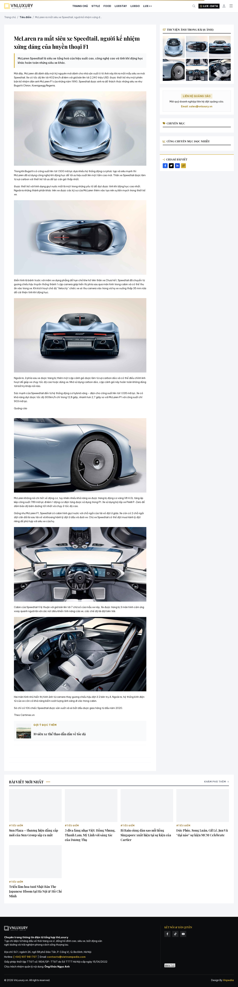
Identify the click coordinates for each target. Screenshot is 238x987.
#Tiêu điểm (16, 825)
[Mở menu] (231, 6)
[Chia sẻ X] (171, 165)
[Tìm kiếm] (194, 6)
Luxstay (121, 6)
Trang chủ (10, 17)
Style (95, 6)
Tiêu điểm (25, 17)
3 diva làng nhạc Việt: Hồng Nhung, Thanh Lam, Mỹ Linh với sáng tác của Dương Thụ (90, 835)
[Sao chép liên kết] (183, 165)
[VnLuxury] (18, 6)
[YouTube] (183, 934)
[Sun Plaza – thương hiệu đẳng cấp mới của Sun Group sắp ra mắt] (35, 805)
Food (107, 6)
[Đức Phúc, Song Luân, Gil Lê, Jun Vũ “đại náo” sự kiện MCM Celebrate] (202, 805)
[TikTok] (175, 934)
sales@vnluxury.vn (200, 106)
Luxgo (135, 6)
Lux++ (147, 6)
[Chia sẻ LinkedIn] (177, 165)
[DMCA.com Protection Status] (169, 965)
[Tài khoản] (224, 6)
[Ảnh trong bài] (174, 47)
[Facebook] (167, 934)
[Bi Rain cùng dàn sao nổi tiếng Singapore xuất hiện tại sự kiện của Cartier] (147, 805)
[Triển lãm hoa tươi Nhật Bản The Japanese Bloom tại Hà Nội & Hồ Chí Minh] (35, 861)
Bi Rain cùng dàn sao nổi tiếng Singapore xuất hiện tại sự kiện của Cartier (146, 835)
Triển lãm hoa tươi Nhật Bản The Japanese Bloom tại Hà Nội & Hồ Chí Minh (35, 891)
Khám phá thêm (215, 781)
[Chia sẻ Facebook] (165, 165)
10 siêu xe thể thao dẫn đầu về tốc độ (59, 734)
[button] (80, 128)
